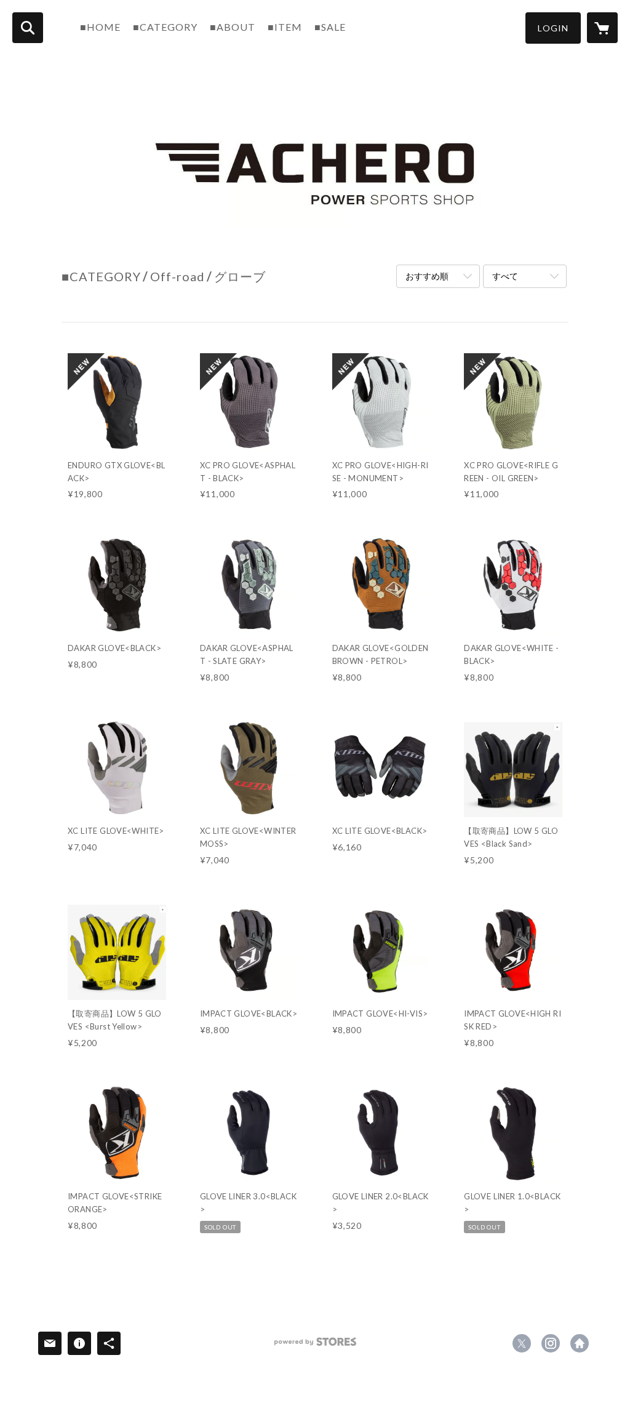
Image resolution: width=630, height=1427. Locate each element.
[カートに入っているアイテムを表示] (602, 27)
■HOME (100, 27)
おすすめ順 (427, 276)
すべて (505, 276)
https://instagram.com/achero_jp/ (550, 1343)
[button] (553, 28)
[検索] (27, 27)
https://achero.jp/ (579, 1343)
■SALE (330, 27)
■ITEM (285, 27)
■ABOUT (232, 27)
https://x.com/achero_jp (521, 1343)
